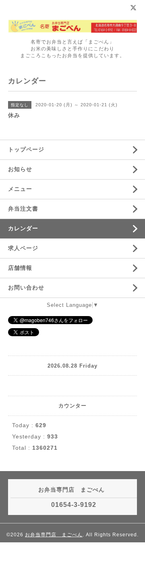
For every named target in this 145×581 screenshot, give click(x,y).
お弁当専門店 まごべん (54, 535)
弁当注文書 (23, 208)
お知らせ (20, 169)
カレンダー (23, 228)
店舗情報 (20, 268)
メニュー (20, 189)
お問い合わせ (26, 287)
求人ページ (23, 248)
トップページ (26, 149)
